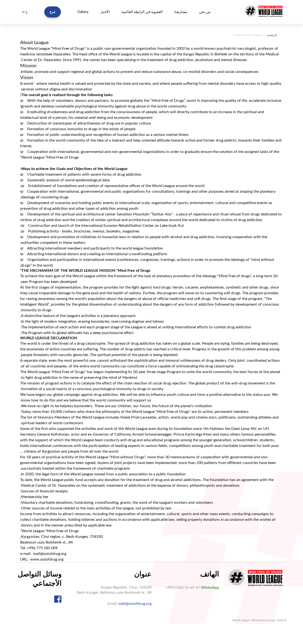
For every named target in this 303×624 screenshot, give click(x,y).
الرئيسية (272, 35)
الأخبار (105, 12)
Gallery (83, 12)
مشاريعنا (180, 12)
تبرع (52, 11)
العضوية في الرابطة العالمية (142, 12)
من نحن (204, 12)
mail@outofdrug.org (135, 604)
